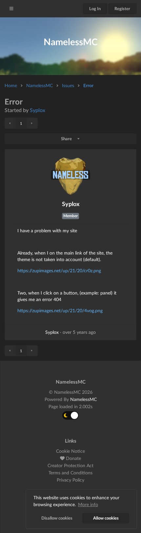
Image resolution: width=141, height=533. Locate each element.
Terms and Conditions (70, 472)
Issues (68, 85)
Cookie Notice (70, 451)
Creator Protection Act (70, 465)
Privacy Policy (70, 480)
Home (11, 85)
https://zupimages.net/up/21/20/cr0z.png (59, 270)
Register (122, 8)
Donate (73, 458)
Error (88, 85)
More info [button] (88, 504)
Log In (95, 8)
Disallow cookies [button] (56, 518)
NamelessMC (39, 85)
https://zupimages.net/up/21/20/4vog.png (60, 310)
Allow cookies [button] (106, 518)
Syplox (37, 110)
